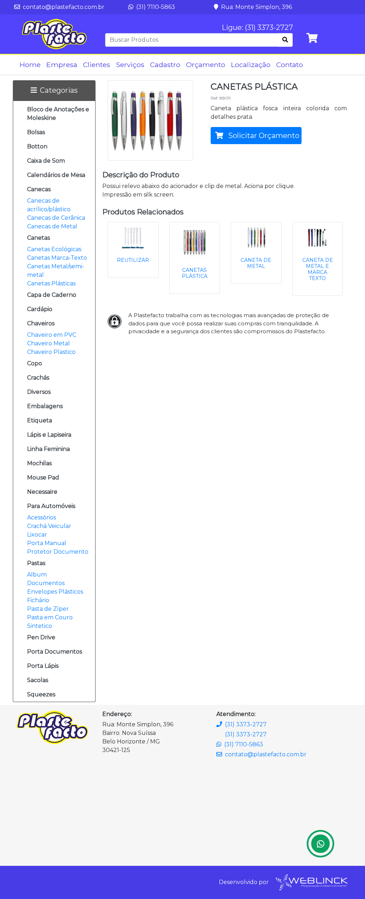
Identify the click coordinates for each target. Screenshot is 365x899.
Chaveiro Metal (48, 343)
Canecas (39, 189)
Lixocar (37, 534)
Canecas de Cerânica (56, 217)
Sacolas (37, 680)
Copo (34, 363)
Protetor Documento (57, 551)
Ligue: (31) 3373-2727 (257, 27)
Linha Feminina (48, 449)
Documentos (46, 583)
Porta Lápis (42, 665)
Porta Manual (46, 543)
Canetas (38, 237)
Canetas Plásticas (51, 283)
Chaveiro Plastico (51, 352)
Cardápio (39, 309)
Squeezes (41, 694)
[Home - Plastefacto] (54, 34)
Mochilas (39, 463)
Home (30, 64)
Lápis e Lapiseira (49, 434)
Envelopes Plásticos (55, 591)
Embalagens (45, 406)
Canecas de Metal (52, 226)
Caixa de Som (46, 160)
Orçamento (205, 64)
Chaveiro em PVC (51, 334)
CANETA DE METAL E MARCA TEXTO (317, 269)
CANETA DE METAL (256, 263)
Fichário (38, 600)
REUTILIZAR (133, 260)
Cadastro (165, 64)
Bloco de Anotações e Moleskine (58, 113)
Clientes (96, 64)
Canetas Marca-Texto (57, 257)
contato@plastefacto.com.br (62, 7)
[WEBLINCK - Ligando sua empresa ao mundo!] (311, 882)
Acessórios (41, 517)
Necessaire (42, 491)
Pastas (36, 563)
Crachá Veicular (49, 526)
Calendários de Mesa (56, 175)
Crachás (38, 377)
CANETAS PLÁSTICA (194, 273)
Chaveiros (41, 323)
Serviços (130, 64)
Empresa (61, 64)
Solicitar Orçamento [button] (262, 135)
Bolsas (36, 132)
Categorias (59, 90)
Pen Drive (41, 637)
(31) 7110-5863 (155, 7)
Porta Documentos (54, 651)
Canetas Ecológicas (54, 249)
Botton (37, 146)
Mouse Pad (43, 477)
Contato (289, 64)
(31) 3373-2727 (246, 724)
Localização (251, 64)
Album (37, 574)
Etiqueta (39, 420)
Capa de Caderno (51, 294)
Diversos (39, 391)
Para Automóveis (51, 506)
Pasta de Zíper (48, 608)
